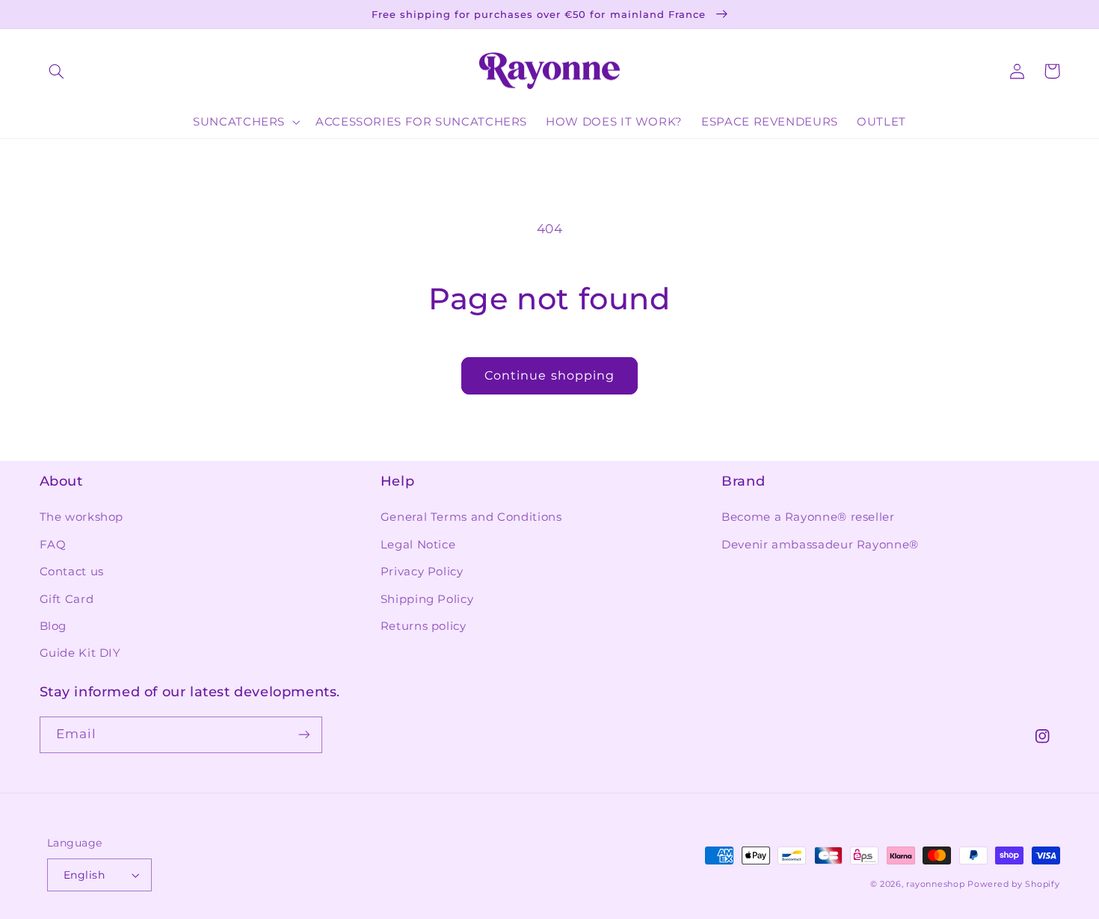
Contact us (72, 571)
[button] (57, 71)
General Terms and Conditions (471, 517)
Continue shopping (549, 375)
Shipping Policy (427, 599)
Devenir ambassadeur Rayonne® (820, 544)
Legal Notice (418, 544)
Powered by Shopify (1013, 884)
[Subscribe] (303, 735)
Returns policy (424, 626)
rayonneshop (935, 884)
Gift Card (67, 599)
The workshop (82, 517)
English (84, 875)
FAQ (53, 544)
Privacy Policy (422, 571)
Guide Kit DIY (80, 653)
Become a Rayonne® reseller (807, 517)
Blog (53, 626)
